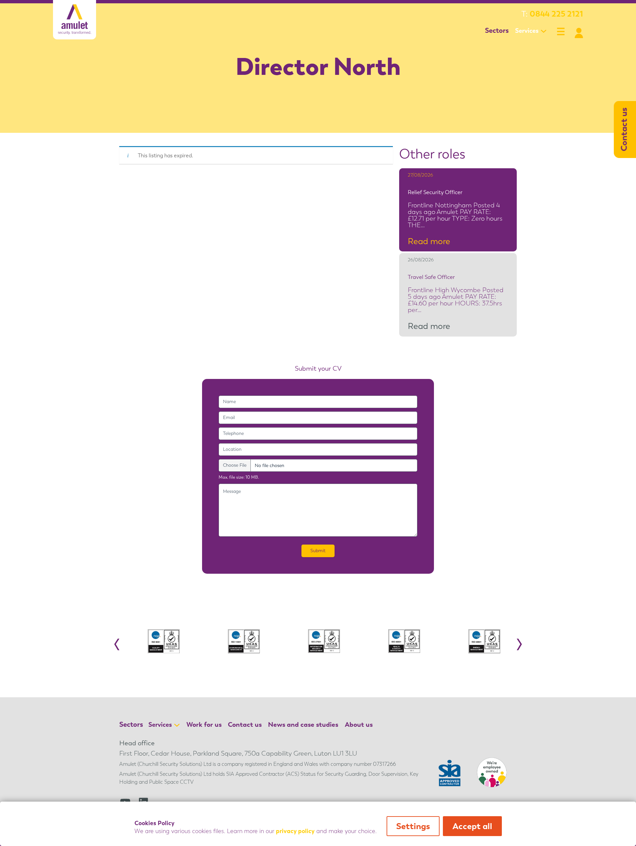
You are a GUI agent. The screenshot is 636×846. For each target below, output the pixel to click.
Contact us (245, 724)
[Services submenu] (543, 30)
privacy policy (295, 831)
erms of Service (248, 576)
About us (359, 724)
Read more (431, 241)
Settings (413, 826)
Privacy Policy (212, 576)
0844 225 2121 (556, 14)
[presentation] (117, 641)
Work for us (204, 724)
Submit (318, 551)
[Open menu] (560, 31)
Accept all (472, 826)
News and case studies (303, 724)
